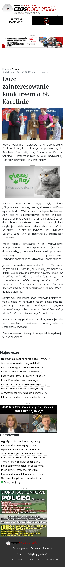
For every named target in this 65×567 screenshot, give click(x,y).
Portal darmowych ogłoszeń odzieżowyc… (22, 465)
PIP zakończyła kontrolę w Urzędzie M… (22, 397)
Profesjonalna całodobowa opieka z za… (22, 473)
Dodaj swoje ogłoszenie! (16, 482)
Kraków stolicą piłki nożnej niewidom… (21, 371)
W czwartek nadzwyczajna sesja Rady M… (23, 392)
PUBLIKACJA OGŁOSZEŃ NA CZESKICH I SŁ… (24, 457)
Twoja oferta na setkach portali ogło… (20, 461)
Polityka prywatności (38, 554)
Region (15, 69)
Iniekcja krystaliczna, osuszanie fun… (19, 469)
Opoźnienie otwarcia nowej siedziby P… (21, 363)
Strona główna (20, 548)
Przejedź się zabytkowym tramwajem (20, 380)
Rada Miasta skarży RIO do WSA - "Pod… (22, 375)
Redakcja (47, 548)
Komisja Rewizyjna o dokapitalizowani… (21, 367)
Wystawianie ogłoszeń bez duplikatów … (21, 449)
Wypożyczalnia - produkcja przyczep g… (21, 441)
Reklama (35, 548)
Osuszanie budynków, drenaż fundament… (22, 453)
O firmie (21, 554)
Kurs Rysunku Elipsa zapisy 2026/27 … (20, 445)
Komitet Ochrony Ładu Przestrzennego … (22, 384)
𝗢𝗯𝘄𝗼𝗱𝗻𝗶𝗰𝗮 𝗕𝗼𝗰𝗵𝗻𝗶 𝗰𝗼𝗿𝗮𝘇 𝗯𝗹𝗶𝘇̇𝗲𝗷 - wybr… (24, 358)
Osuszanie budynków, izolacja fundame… (22, 478)
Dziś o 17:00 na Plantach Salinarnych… (21, 388)
